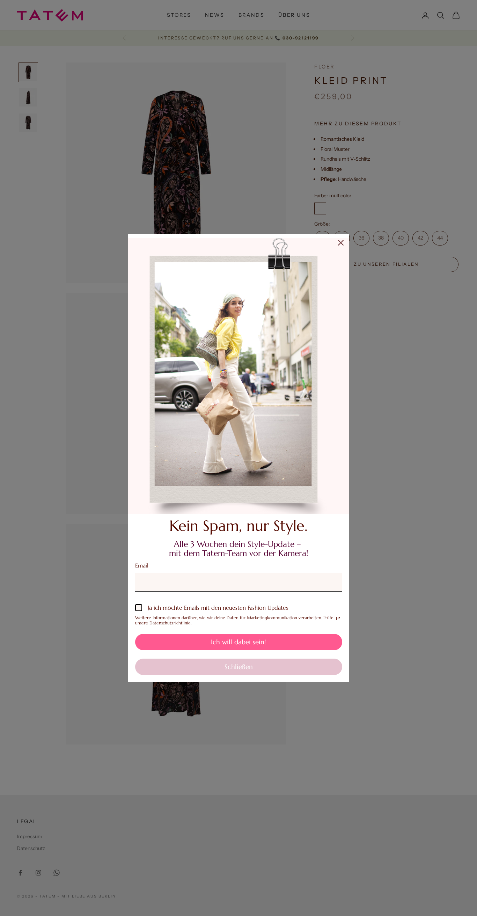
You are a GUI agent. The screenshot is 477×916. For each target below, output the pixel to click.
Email (141, 565)
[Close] (340, 242)
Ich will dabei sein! (238, 642)
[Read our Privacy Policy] (338, 618)
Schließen (239, 666)
